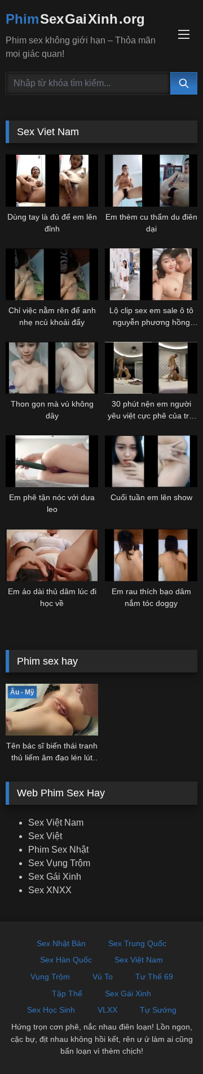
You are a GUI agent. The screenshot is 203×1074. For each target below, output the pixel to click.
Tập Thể (67, 993)
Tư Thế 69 (154, 976)
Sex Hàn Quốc (66, 959)
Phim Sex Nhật (58, 849)
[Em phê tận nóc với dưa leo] (52, 461)
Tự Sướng (158, 1009)
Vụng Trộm (50, 976)
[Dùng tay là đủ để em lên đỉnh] (52, 180)
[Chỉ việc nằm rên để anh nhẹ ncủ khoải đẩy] (52, 274)
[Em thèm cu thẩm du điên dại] (151, 180)
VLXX (107, 1009)
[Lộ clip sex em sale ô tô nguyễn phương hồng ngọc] (151, 274)
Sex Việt (45, 836)
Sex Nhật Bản (61, 943)
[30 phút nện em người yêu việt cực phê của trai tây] (151, 368)
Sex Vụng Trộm (59, 863)
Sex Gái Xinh (54, 876)
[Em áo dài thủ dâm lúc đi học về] (52, 555)
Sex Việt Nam (55, 822)
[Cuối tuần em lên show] (151, 461)
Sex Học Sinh (51, 1009)
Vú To (102, 976)
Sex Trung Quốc (137, 943)
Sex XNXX (50, 890)
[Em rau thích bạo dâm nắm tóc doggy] (151, 555)
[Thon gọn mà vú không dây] (52, 368)
